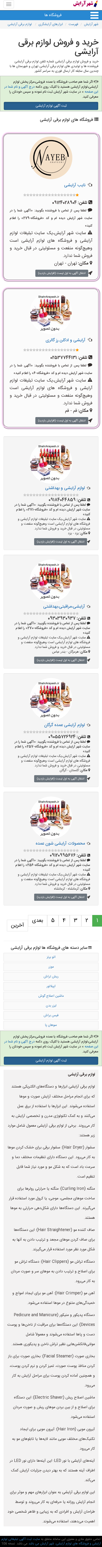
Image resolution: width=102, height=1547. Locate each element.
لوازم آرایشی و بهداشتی (65, 488)
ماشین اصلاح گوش (51, 996)
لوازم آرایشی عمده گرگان (64, 725)
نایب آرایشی (74, 185)
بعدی (37, 920)
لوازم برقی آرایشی (20, 24)
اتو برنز (51, 957)
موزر (51, 967)
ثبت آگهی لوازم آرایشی (51, 106)
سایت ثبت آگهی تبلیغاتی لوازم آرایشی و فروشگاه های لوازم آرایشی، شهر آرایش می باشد (51, 1541)
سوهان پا (51, 1025)
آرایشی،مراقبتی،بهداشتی (64, 606)
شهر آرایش (91, 24)
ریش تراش (51, 976)
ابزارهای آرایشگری (50, 24)
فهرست (73, 24)
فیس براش (51, 1015)
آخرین (17, 925)
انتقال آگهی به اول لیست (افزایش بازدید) (62, 273)
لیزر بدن (51, 1006)
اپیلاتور (51, 986)
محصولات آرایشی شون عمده (60, 843)
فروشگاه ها (53, 15)
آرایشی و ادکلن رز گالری (65, 340)
